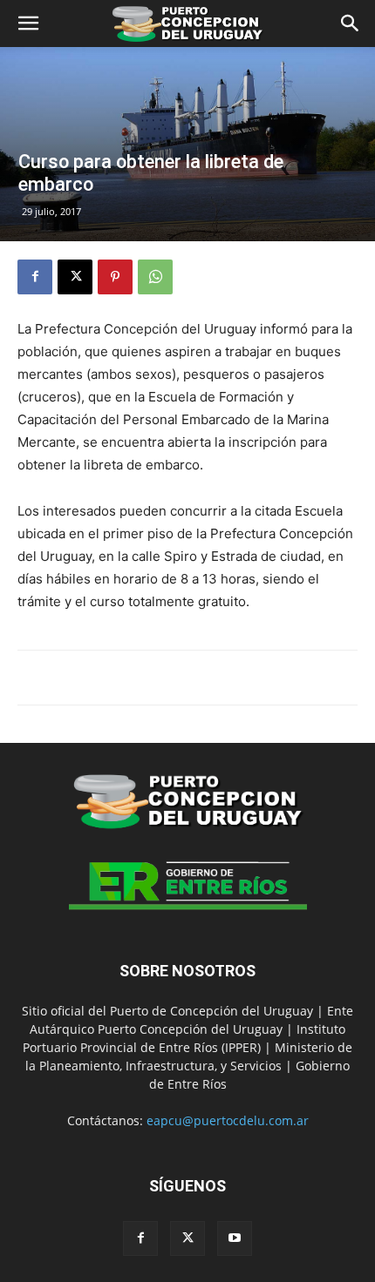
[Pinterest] (115, 277)
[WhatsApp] (155, 277)
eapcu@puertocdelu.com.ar (228, 1120)
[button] (28, 23)
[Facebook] (34, 277)
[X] (75, 277)
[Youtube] (234, 1238)
